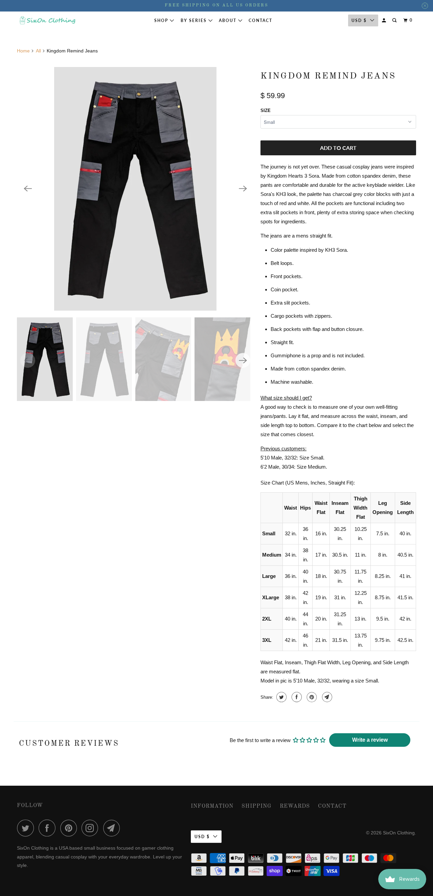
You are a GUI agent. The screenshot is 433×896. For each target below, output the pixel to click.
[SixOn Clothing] (47, 20)
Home (23, 50)
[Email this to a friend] (326, 697)
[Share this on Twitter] (281, 697)
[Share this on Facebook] (296, 697)
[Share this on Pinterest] (311, 697)
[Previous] (27, 188)
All (38, 50)
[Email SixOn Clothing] (113, 828)
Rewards (295, 806)
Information (212, 806)
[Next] (242, 188)
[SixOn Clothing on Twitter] (27, 828)
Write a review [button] (370, 740)
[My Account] (385, 20)
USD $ (359, 20)
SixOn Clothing (399, 832)
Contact (260, 20)
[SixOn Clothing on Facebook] (49, 828)
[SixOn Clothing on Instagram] (92, 828)
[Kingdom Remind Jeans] (135, 189)
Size (265, 110)
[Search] (395, 20)
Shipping (257, 806)
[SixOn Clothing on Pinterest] (70, 828)
